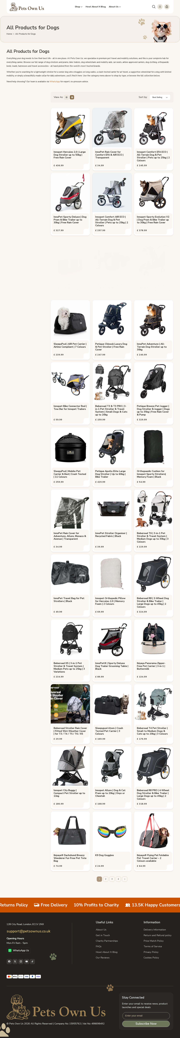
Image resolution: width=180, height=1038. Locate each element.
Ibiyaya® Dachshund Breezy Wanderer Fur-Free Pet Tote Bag (70, 858)
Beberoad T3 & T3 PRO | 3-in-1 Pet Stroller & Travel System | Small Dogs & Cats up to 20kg (111, 410)
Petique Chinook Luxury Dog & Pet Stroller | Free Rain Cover (111, 347)
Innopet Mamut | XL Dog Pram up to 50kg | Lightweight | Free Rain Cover (153, 287)
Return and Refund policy (157, 935)
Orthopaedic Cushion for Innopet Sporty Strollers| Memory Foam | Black (151, 474)
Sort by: (143, 97)
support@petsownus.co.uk (28, 931)
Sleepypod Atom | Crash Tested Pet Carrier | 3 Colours (109, 731)
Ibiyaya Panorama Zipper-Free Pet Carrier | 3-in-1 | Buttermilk (151, 666)
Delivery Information (155, 929)
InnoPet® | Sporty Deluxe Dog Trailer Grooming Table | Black (111, 666)
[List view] (66, 97)
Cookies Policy (151, 957)
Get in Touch (103, 935)
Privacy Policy (151, 952)
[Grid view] (72, 97)
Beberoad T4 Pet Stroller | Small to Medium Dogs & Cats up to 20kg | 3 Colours (152, 731)
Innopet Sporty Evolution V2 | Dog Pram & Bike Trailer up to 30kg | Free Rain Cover (153, 220)
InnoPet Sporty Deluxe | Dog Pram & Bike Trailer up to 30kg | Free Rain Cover (70, 220)
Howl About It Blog (107, 952)
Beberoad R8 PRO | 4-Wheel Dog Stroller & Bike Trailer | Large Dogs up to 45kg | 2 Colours (153, 794)
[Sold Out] (170, 548)
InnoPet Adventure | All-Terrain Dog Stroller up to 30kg (152, 347)
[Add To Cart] (86, 167)
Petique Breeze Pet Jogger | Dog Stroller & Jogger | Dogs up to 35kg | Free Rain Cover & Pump (153, 410)
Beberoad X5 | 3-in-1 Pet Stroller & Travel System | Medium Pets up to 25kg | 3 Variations (69, 667)
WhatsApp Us (21, 950)
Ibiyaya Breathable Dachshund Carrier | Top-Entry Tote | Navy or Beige (69, 287)
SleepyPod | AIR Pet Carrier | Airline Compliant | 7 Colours (70, 345)
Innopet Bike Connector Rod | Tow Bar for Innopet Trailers (70, 407)
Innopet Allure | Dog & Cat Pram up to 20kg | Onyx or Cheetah (110, 793)
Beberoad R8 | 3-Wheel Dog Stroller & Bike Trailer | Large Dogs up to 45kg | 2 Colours (153, 602)
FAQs (98, 946)
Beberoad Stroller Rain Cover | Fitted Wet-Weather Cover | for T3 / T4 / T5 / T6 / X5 (70, 731)
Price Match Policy (154, 940)
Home (9, 34)
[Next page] (124, 879)
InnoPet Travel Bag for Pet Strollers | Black (69, 600)
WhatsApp (55, 81)
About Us (101, 929)
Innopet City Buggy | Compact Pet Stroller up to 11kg (69, 793)
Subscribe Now (146, 1024)
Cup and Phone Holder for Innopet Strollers (110, 286)
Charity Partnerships (107, 940)
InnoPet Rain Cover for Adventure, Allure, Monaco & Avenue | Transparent (70, 536)
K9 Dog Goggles (104, 855)
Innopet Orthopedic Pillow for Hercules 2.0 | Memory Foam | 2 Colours (110, 601)
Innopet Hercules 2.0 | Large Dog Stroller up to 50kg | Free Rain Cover (70, 155)
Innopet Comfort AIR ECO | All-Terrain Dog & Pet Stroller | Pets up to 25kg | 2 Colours (111, 221)
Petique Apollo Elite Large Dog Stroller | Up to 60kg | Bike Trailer (110, 474)
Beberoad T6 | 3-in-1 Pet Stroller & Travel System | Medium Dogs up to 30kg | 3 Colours (153, 537)
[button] (154, 6)
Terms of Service (153, 946)
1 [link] (99, 879)
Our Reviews (103, 957)
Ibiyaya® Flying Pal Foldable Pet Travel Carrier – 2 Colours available (153, 858)
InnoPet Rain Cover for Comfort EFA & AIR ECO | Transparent (109, 155)
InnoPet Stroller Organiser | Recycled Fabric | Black (111, 535)
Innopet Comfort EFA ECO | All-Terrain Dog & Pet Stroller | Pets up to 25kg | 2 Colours (153, 156)
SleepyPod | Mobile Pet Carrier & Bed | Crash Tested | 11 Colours (70, 474)
